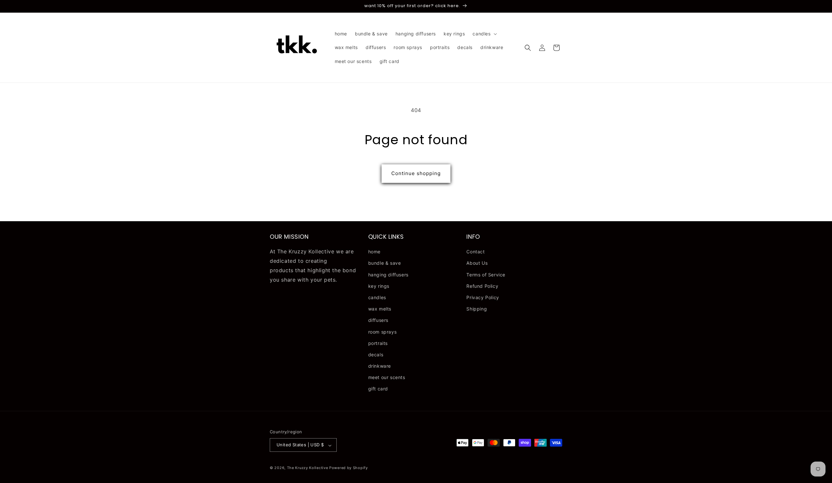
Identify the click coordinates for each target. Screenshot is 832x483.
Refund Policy (482, 286)
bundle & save (384, 263)
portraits (378, 343)
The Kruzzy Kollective (307, 468)
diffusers (378, 320)
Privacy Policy (482, 297)
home (374, 252)
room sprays (382, 332)
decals (376, 354)
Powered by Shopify (348, 468)
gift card (378, 389)
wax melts (379, 309)
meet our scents (386, 377)
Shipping (476, 309)
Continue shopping (416, 173)
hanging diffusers (388, 274)
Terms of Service (485, 274)
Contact (475, 252)
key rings (378, 286)
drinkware (379, 366)
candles (377, 297)
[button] (484, 34)
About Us (477, 263)
